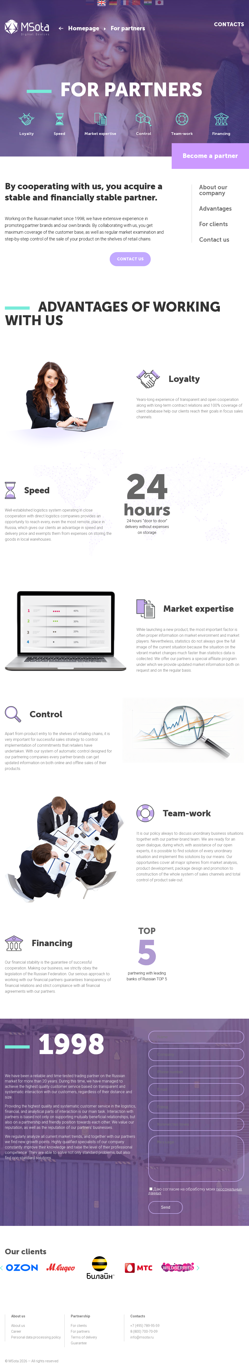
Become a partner (210, 156)
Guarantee (79, 1343)
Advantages (215, 209)
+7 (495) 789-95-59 (145, 1326)
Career (16, 1331)
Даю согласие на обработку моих (195, 1191)
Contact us (130, 259)
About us (18, 1325)
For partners (80, 1331)
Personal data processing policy (36, 1337)
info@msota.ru (142, 1337)
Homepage (83, 28)
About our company (213, 190)
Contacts (229, 24)
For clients (213, 224)
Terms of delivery (84, 1337)
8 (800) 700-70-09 (144, 1331)
